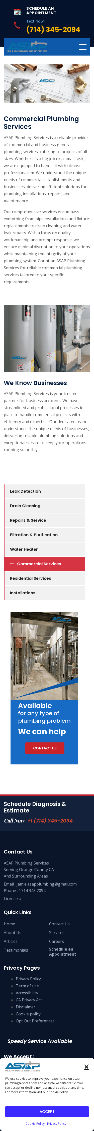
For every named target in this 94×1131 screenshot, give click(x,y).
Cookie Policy (35, 1123)
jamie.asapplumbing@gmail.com (47, 884)
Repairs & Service (28, 520)
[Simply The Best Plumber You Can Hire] (27, 47)
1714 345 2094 (32, 890)
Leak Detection (25, 491)
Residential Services (30, 578)
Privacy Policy (56, 1123)
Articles (11, 941)
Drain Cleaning (25, 506)
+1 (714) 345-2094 (50, 820)
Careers (56, 941)
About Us (12, 932)
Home (9, 924)
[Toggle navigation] (82, 46)
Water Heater (24, 549)
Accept (47, 1111)
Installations (22, 593)
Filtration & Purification (34, 535)
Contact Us (59, 924)
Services (56, 932)
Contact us (45, 748)
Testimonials (16, 950)
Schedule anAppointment (62, 952)
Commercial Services (39, 564)
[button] (86, 1066)
